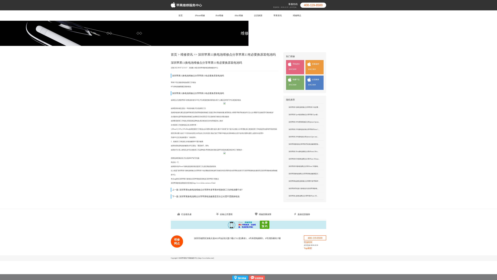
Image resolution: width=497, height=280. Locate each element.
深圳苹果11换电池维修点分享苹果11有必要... (304, 107)
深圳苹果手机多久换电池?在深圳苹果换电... (303, 188)
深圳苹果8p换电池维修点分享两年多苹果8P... (304, 181)
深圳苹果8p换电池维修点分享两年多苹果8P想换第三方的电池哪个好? (211, 190)
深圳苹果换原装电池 (199, 179)
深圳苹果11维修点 (212, 179)
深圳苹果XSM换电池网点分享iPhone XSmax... (304, 159)
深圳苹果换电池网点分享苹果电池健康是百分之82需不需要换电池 (209, 196)
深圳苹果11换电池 (185, 179)
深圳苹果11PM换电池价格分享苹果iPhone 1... (304, 129)
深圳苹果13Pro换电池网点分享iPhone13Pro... (304, 151)
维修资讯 (186, 54)
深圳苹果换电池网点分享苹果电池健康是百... (304, 174)
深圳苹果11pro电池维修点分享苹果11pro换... (304, 115)
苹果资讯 (277, 15)
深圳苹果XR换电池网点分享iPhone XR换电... (304, 166)
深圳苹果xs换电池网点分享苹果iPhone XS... (303, 196)
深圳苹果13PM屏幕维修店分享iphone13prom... (304, 122)
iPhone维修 (200, 15)
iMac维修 (239, 15)
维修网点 (297, 15)
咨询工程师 (292, 69)
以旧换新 (258, 15)
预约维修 (242, 278)
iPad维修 (219, 15)
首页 (180, 15)
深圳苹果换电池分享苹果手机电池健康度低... (304, 144)
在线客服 (259, 278)
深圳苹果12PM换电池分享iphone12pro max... (303, 137)
